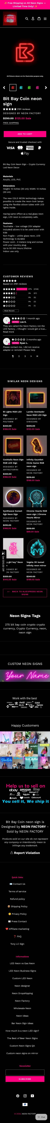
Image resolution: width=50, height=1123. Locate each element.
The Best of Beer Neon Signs (22, 1038)
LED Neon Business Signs (22, 971)
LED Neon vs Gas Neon (22, 963)
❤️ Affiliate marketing (17, 929)
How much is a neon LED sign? (22, 1030)
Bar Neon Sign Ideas (22, 1023)
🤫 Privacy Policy (17, 914)
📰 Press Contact (17, 921)
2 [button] (19, 356)
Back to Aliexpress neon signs (27, 593)
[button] (10, 109)
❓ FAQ (17, 936)
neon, (43, 628)
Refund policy (17, 899)
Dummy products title (23, 2)
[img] (19, 318)
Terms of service (17, 891)
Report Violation (26, 853)
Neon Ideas (22, 1015)
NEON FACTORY (31, 113)
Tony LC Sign (17, 944)
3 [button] (25, 356)
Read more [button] (8, 332)
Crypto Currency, (27, 628)
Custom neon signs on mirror (22, 1053)
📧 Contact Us (17, 884)
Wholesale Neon (22, 1008)
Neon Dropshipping (22, 993)
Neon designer (22, 985)
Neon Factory (22, 1000)
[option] (13, 87)
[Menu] (45, 18)
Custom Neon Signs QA (22, 1045)
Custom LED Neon (22, 978)
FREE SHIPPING (11, 123)
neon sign (25, 632)
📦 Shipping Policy (17, 906)
